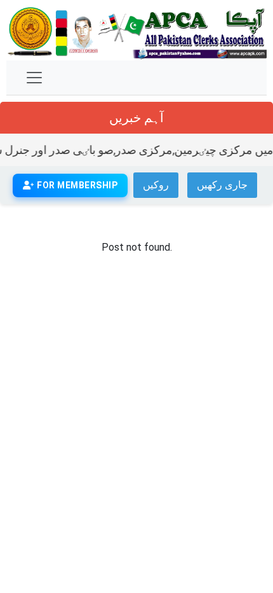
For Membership (76, 185)
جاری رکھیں (222, 185)
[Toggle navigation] (34, 78)
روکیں (156, 185)
